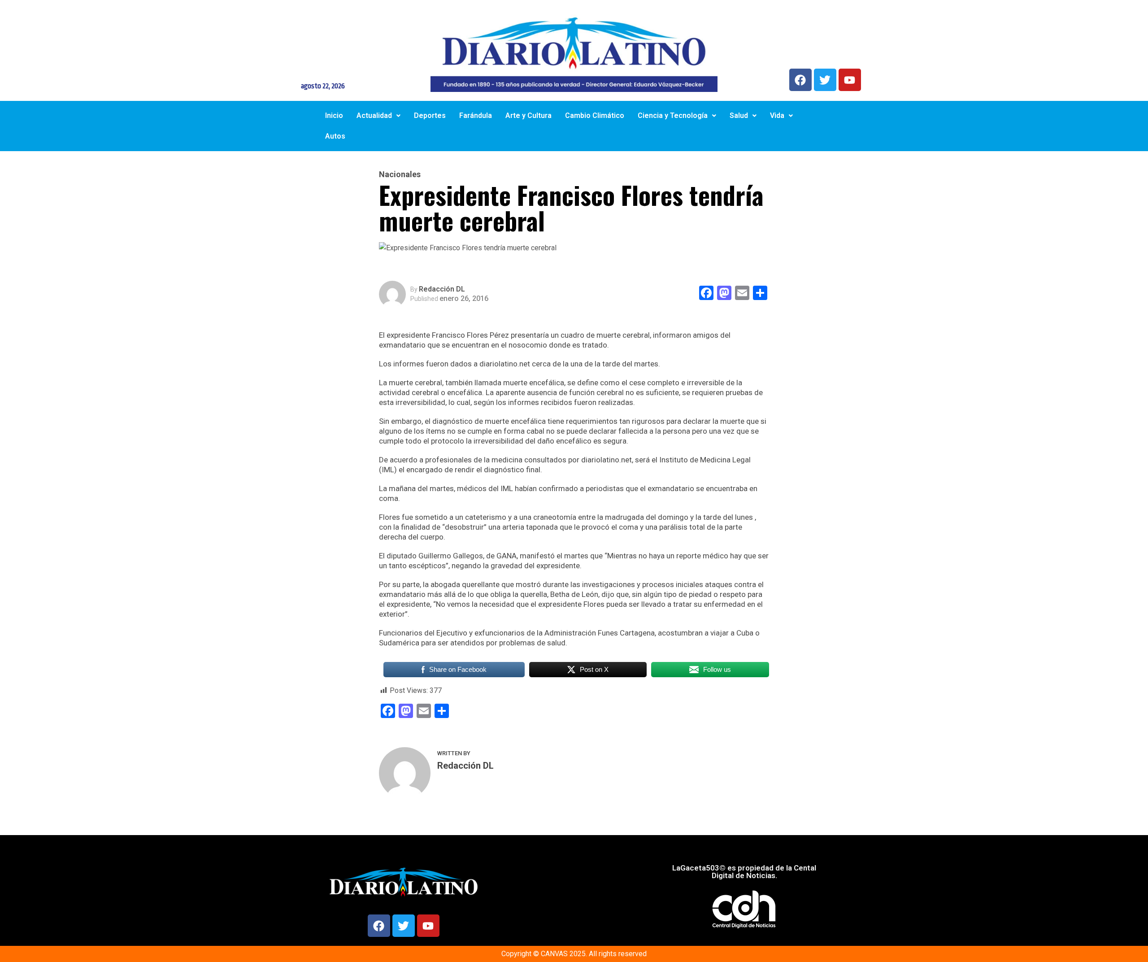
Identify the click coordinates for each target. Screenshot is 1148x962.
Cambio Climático (594, 115)
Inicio (334, 115)
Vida (777, 115)
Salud (739, 115)
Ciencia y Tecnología (673, 115)
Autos (335, 136)
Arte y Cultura (528, 115)
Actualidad (374, 115)
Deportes (430, 115)
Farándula (475, 115)
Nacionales (400, 174)
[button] (378, 115)
